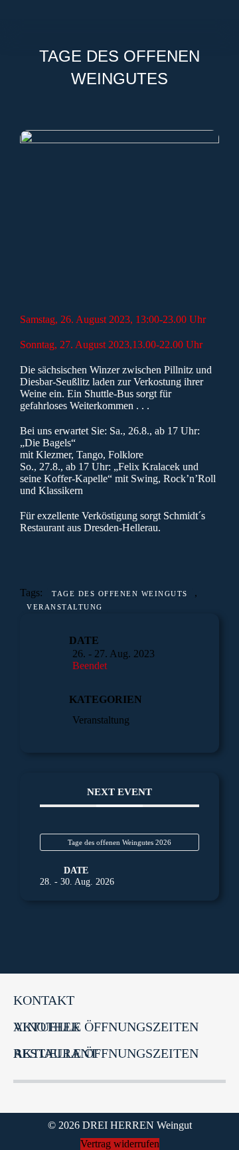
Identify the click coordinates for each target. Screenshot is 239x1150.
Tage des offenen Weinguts (120, 594)
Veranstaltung (65, 607)
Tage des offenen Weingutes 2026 (119, 842)
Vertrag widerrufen (119, 1143)
